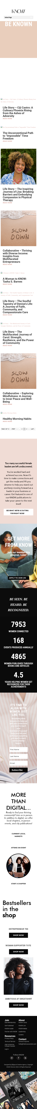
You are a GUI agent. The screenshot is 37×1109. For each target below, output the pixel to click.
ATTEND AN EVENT (18, 848)
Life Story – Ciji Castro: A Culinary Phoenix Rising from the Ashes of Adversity (18, 112)
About (22, 1020)
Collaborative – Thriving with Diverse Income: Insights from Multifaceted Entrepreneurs (17, 256)
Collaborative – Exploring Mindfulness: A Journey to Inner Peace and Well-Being (18, 397)
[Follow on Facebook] (18, 1057)
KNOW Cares (23, 1022)
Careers (21, 1035)
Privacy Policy (9, 1038)
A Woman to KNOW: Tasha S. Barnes (15, 280)
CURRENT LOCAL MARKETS (18, 835)
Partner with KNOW (11, 1031)
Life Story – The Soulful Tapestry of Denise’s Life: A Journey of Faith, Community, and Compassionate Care (18, 307)
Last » (33, 429)
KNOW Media (23, 1028)
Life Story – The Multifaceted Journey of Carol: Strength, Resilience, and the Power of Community (18, 337)
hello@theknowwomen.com (27, 1044)
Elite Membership (10, 1022)
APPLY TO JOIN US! (17, 578)
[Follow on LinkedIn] (25, 1057)
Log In (7, 1049)
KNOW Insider (9, 1028)
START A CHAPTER (18, 884)
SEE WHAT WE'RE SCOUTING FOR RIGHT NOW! (17, 511)
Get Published (9, 1025)
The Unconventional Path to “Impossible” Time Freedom (18, 135)
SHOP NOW (18, 935)
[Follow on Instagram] (11, 1057)
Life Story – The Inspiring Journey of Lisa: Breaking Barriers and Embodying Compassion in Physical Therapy (18, 194)
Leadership (22, 1031)
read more (7, 118)
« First (13, 429)
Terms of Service (10, 1041)
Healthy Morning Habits (17, 418)
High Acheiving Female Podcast (10, 1045)
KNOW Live (22, 1025)
